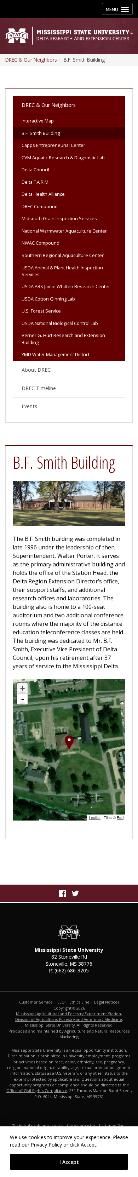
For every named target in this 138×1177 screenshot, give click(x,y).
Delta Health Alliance (43, 194)
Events (29, 406)
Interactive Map (38, 121)
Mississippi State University (50, 1025)
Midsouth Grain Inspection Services (59, 218)
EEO (61, 1002)
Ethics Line (79, 1002)
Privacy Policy (46, 1144)
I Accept (69, 1162)
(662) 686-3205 (71, 970)
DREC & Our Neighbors (31, 59)
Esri (120, 817)
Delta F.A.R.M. (36, 182)
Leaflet (94, 817)
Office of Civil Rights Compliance (36, 1090)
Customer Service (36, 1002)
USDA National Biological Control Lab (60, 323)
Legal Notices (106, 1002)
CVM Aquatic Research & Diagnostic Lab (63, 157)
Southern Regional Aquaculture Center (63, 255)
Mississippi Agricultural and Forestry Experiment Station (68, 1013)
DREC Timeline (39, 388)
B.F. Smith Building (41, 133)
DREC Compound (40, 206)
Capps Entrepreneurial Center (53, 145)
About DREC (36, 369)
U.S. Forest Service (41, 311)
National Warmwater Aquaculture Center (64, 231)
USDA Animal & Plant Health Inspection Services (62, 271)
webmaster (85, 1125)
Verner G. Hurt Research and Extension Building (63, 338)
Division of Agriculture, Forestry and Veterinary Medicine (68, 1019)
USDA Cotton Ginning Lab (48, 299)
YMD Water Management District (56, 354)
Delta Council (35, 169)
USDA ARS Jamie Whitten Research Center (66, 286)
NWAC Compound (40, 243)
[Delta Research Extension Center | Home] (69, 36)
